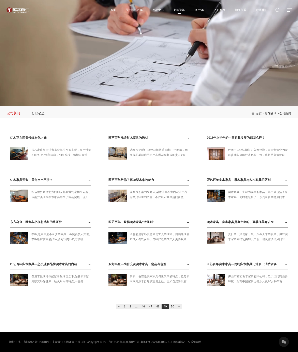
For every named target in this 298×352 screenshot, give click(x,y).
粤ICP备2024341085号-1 (156, 341)
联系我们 (261, 10)
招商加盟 (240, 10)
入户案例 (219, 10)
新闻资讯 (179, 10)
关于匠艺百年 (134, 10)
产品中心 (158, 10)
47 (150, 306)
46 (143, 306)
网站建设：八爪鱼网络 (187, 341)
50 (172, 306)
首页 (113, 10)
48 (158, 306)
